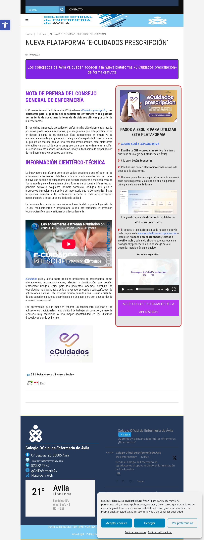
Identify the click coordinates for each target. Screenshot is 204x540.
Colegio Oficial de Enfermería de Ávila (138, 452)
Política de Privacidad (160, 532)
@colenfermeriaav (126, 457)
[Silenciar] (167, 289)
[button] (5, 25)
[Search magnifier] (62, 9)
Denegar (149, 523)
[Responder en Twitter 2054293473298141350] (118, 481)
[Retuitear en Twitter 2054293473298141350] (124, 481)
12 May (145, 457)
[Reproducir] (123, 289)
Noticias (41, 34)
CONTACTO (76, 9)
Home (29, 34)
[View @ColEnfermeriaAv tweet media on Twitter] (119, 473)
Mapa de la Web (41, 475)
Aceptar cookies (116, 523)
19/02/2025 (34, 54)
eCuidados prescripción (93, 110)
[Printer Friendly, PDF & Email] (36, 383)
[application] (148, 276)
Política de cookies (135, 532)
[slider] (145, 289)
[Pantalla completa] (174, 289)
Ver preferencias (182, 523)
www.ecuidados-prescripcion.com (157, 233)
